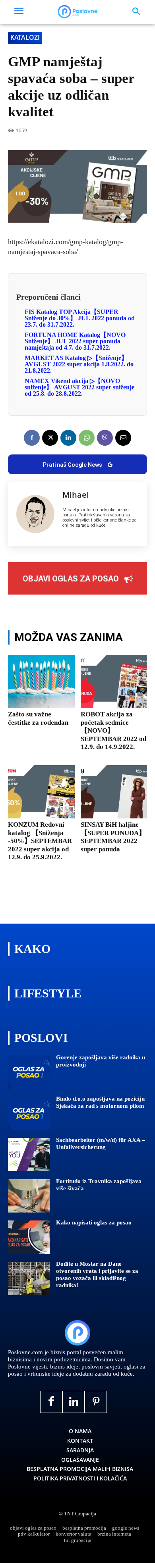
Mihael (75, 495)
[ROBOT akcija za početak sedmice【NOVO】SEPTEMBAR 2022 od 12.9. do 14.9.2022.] (114, 681)
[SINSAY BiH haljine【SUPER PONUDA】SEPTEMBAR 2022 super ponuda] (114, 791)
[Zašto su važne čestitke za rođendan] (41, 681)
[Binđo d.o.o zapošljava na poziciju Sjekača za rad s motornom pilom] (29, 1113)
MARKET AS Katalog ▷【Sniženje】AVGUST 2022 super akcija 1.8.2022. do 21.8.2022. (79, 364)
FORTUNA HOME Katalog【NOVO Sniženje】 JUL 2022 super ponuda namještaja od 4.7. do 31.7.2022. (75, 341)
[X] (50, 438)
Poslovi (41, 1037)
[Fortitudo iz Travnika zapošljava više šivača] (29, 1196)
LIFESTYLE (47, 993)
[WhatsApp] (87, 438)
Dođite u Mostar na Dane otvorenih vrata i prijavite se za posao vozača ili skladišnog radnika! (97, 1274)
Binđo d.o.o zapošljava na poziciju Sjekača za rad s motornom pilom (100, 1102)
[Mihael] (35, 514)
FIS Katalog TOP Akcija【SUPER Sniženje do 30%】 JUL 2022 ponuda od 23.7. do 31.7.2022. (80, 318)
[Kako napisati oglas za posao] (29, 1237)
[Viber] (105, 438)
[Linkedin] (68, 438)
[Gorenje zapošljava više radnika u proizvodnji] (29, 1072)
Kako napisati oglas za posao (94, 1222)
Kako (32, 948)
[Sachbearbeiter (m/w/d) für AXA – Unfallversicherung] (29, 1154)
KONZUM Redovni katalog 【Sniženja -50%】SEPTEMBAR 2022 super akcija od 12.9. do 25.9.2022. (40, 841)
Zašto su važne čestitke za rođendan (38, 718)
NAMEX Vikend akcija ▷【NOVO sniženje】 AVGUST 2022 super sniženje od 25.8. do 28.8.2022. (79, 387)
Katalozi (25, 37)
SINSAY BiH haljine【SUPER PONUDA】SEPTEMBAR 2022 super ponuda (113, 837)
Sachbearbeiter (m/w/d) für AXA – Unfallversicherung (100, 1143)
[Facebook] (32, 438)
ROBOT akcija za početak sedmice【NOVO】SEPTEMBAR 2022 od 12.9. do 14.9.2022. (113, 730)
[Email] (123, 438)
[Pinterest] (96, 1402)
